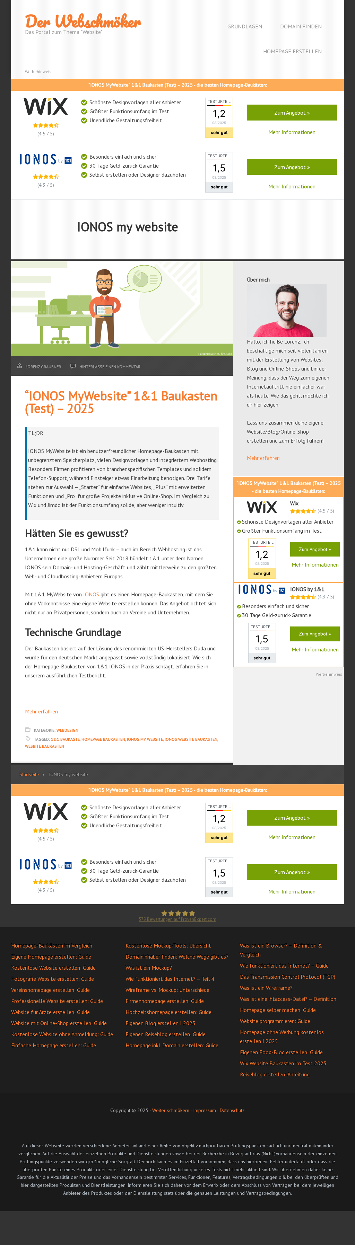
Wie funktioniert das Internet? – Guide (284, 965)
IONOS (91, 594)
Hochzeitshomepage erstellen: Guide (168, 1011)
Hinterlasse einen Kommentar (109, 366)
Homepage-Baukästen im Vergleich (51, 945)
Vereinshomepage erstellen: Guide (50, 989)
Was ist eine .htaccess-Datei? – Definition (288, 998)
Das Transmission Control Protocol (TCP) (287, 976)
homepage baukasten (103, 739)
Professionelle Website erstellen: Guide (57, 1000)
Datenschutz (232, 1110)
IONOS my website (145, 739)
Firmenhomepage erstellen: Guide (164, 1000)
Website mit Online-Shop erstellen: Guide (59, 1023)
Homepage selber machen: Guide (278, 1009)
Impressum (204, 1110)
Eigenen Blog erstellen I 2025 (160, 1023)
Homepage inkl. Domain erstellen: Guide (171, 1045)
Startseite (29, 774)
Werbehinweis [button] (38, 71)
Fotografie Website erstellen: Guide (52, 978)
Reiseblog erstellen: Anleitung (275, 1074)
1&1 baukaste (65, 739)
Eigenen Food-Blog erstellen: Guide (281, 1052)
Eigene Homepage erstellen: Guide (51, 956)
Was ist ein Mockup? (148, 967)
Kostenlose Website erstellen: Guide (53, 967)
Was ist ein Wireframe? (266, 987)
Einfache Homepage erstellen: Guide (53, 1045)
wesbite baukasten (44, 746)
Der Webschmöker (83, 21)
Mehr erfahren (41, 711)
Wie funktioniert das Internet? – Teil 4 (169, 978)
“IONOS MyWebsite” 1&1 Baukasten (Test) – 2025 (121, 402)
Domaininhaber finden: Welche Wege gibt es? (176, 956)
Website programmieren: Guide (275, 1020)
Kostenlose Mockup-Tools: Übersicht (168, 945)
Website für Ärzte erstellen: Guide (50, 1011)
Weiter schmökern (170, 1110)
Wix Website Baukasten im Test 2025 (283, 1063)
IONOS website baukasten (191, 739)
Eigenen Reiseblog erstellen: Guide (165, 1034)
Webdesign (67, 730)
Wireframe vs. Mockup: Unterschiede (167, 989)
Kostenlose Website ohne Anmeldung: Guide (62, 1034)
